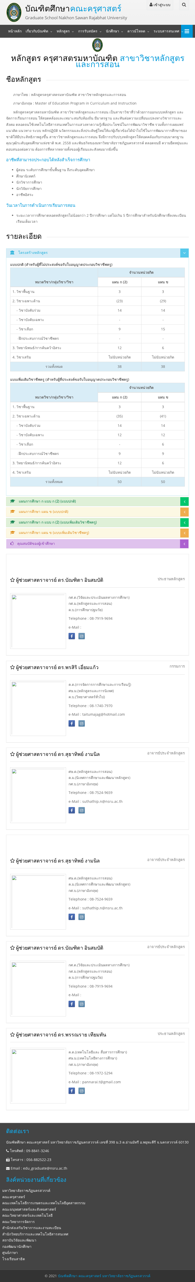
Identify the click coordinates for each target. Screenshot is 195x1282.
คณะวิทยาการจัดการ (18, 1221)
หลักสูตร (63, 31)
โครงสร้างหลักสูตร (32, 253)
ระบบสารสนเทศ (166, 31)
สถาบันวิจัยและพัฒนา (19, 1240)
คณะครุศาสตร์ (13, 1196)
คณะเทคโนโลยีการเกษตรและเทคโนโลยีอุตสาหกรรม (43, 1202)
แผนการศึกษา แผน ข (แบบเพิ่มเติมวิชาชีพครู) (53, 533)
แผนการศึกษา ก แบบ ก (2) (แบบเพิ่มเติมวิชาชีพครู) (57, 522)
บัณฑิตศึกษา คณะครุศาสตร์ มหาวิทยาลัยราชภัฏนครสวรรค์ (104, 1275)
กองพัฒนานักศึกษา (16, 1246)
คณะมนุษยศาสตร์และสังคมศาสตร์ (29, 1209)
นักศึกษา (112, 31)
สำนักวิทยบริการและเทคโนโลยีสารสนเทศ (35, 1234)
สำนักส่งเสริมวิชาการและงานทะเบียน (31, 1227)
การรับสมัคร (88, 31)
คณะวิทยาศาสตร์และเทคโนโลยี (27, 1215)
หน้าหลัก (15, 31)
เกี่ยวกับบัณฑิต (37, 31)
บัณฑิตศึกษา (73, 8)
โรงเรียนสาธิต (13, 1258)
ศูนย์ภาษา (10, 1252)
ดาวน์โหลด (136, 31)
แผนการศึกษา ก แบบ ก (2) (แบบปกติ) (47, 501)
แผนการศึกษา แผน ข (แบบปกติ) (43, 512)
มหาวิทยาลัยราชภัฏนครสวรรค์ (26, 1190)
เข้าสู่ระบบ (161, 4)
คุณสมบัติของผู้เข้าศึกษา (35, 544)
